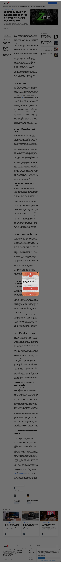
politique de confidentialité (29, 292)
